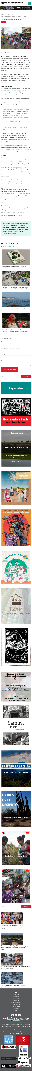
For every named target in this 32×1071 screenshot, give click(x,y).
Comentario (4, 361)
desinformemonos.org (16, 1022)
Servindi (20, 216)
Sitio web (3, 354)
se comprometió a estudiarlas (18, 198)
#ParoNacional (20, 122)
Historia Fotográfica (16, 1002)
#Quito (15, 111)
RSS (16, 1010)
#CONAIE (13, 122)
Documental (16, 1000)
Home (3, 14)
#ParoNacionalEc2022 (11, 118)
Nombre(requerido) (6, 342)
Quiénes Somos (16, 1006)
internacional (10, 14)
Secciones (16, 994)
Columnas (16, 998)
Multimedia (16, 996)
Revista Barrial (16, 1004)
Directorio (16, 1008)
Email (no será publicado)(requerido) (10, 348)
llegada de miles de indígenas (14, 91)
